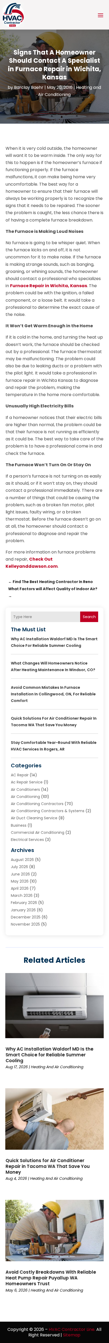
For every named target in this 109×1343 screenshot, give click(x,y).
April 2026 (20, 888)
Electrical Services (27, 839)
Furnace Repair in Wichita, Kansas (48, 286)
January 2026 (23, 910)
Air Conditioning (25, 796)
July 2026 (19, 866)
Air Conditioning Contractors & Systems (47, 810)
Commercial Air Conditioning (37, 832)
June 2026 (20, 874)
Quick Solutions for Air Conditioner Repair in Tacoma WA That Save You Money (48, 1166)
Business (18, 825)
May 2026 (20, 881)
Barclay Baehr (28, 87)
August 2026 (22, 859)
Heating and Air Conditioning (57, 1067)
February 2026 (24, 902)
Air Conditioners (25, 789)
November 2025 (25, 924)
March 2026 (22, 895)
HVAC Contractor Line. (72, 1329)
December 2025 (25, 917)
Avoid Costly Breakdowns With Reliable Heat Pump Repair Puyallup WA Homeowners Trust (51, 1278)
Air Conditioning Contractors (37, 803)
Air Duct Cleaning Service (34, 818)
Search (89, 616)
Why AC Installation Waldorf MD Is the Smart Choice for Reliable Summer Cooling (49, 1055)
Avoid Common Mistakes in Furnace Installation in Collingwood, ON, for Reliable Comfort (53, 694)
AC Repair (20, 775)
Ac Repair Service (27, 782)
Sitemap (71, 1335)
